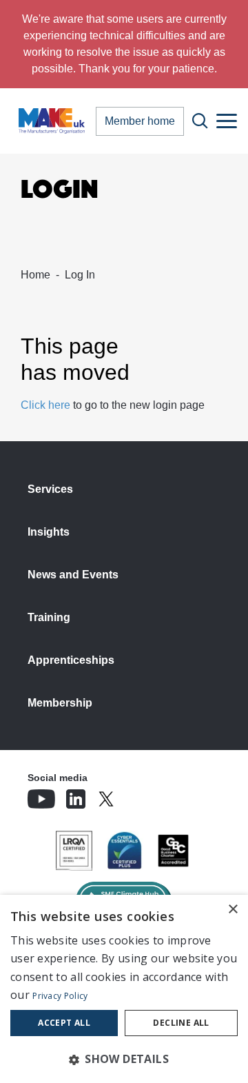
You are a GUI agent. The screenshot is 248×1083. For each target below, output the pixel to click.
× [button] (232, 909)
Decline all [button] (181, 1023)
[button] (124, 1059)
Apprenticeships (71, 660)
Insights (49, 532)
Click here (45, 405)
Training (49, 617)
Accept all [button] (64, 1023)
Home (35, 275)
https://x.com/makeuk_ (144, 794)
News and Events (73, 574)
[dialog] (124, 989)
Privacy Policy (59, 996)
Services (50, 489)
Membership (60, 703)
